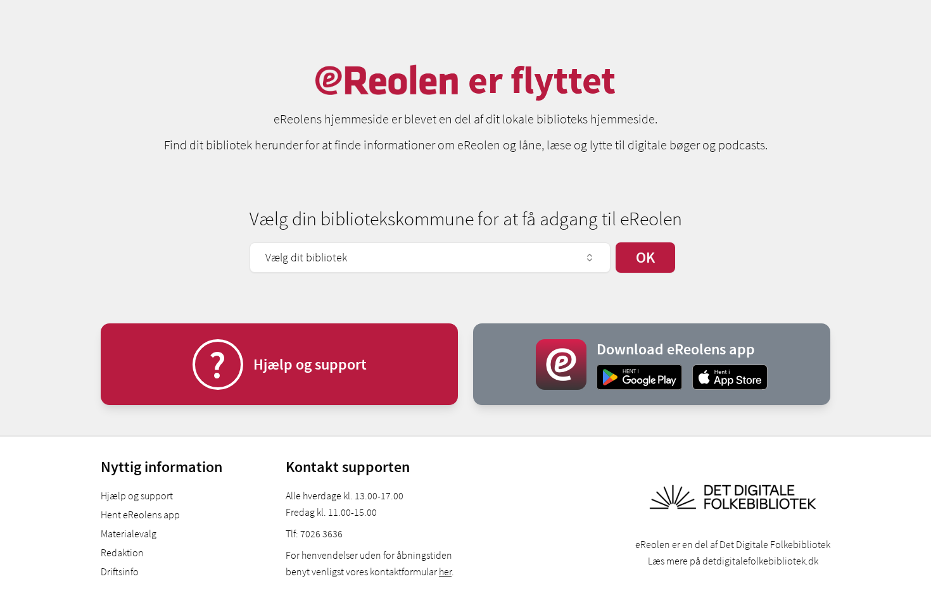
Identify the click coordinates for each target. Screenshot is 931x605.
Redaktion (122, 552)
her (445, 571)
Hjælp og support (137, 495)
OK (645, 257)
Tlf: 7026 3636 (314, 533)
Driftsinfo (120, 571)
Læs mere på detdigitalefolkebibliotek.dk (733, 560)
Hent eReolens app (140, 514)
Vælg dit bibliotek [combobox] (306, 257)
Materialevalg (128, 533)
